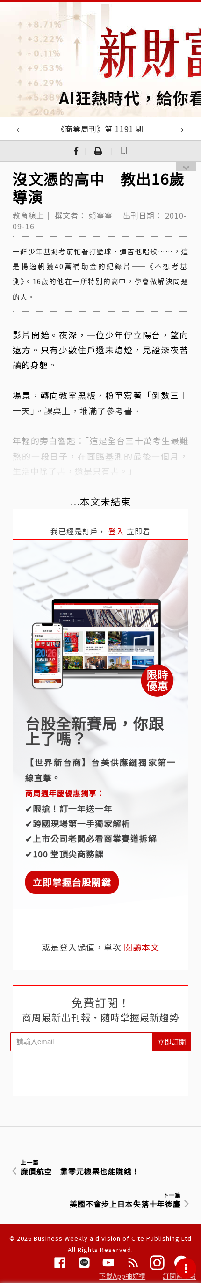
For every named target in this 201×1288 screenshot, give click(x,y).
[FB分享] (76, 151)
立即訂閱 (172, 1041)
